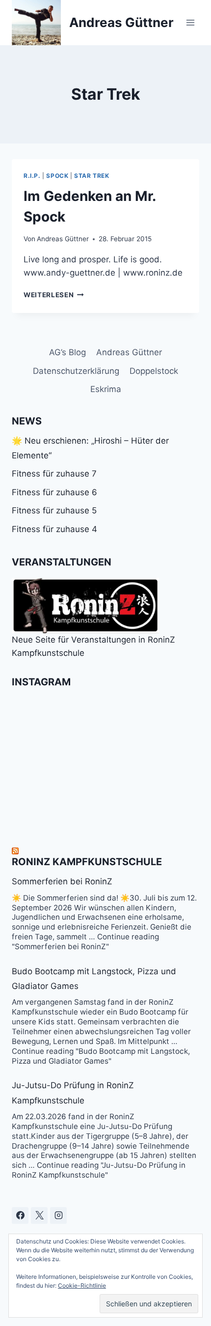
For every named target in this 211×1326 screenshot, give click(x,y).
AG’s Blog (67, 352)
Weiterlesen (54, 295)
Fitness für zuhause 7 (54, 474)
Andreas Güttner (63, 239)
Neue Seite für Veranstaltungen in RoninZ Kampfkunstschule (93, 646)
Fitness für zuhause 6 (54, 492)
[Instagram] (58, 1215)
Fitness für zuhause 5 (54, 510)
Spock (57, 175)
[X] (39, 1215)
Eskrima (105, 389)
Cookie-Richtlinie (82, 1285)
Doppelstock (154, 371)
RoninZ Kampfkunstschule (87, 862)
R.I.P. (32, 175)
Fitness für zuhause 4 (54, 529)
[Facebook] (20, 1215)
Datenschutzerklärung (76, 371)
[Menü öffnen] (190, 22)
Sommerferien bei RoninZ (62, 881)
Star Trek (91, 175)
